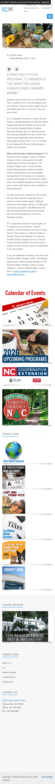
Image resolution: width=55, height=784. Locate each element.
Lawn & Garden (9, 672)
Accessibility (47, 776)
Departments (46, 5)
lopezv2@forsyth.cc (16, 274)
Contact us (7, 682)
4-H (3, 667)
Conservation (8, 677)
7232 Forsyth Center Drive (14, 700)
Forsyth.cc (31, 5)
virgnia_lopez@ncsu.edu (24, 271)
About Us (6, 663)
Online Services (31, 8)
